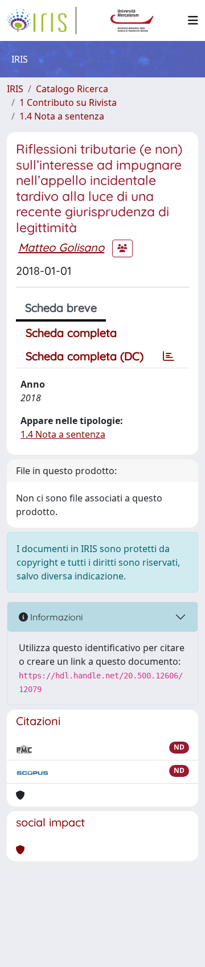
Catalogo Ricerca (72, 89)
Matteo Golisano (61, 247)
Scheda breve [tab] (61, 308)
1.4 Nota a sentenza (61, 116)
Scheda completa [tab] (71, 333)
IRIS (15, 89)
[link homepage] (41, 20)
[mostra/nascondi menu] (193, 20)
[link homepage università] (132, 20)
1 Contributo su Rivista (68, 102)
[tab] (168, 356)
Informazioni (55, 617)
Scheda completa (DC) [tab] (85, 356)
